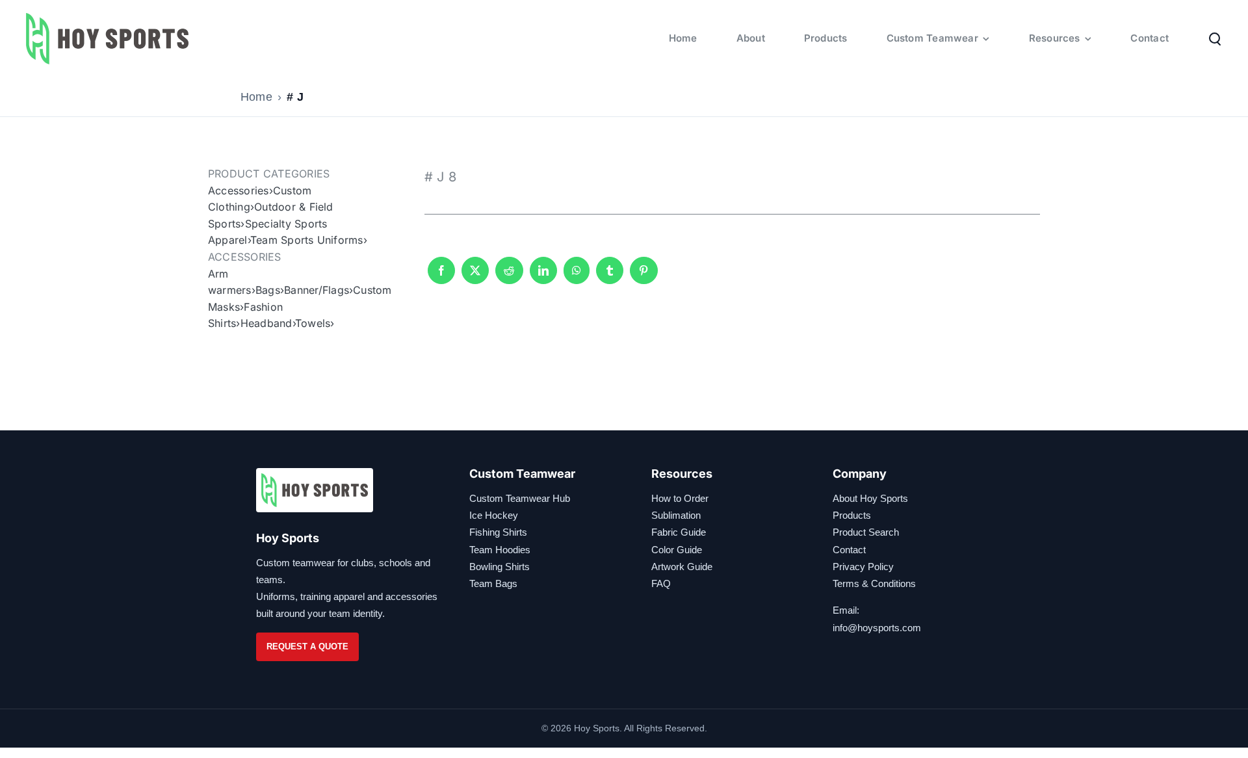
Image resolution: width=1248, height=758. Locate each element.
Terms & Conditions (874, 583)
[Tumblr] (610, 276)
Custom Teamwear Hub (519, 498)
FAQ (661, 583)
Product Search (866, 532)
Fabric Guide (678, 532)
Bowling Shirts (499, 566)
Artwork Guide (681, 566)
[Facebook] (441, 276)
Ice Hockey (493, 515)
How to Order (679, 498)
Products (852, 515)
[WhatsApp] (576, 276)
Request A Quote (307, 646)
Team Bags (493, 583)
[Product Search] (1215, 38)
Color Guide (676, 549)
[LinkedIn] (543, 276)
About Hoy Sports (870, 498)
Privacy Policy (863, 566)
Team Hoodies (499, 549)
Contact (849, 549)
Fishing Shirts (498, 532)
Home (256, 96)
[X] (475, 276)
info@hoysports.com (877, 627)
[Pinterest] (643, 276)
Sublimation (676, 515)
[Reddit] (509, 276)
